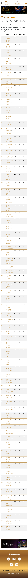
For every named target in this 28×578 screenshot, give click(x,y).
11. (2, 107)
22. (2, 182)
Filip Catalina (10, 158)
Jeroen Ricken (9, 325)
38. (2, 290)
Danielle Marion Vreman (8, 445)
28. (2, 225)
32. (2, 251)
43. (2, 325)
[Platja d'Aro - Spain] (14, 10)
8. (1, 86)
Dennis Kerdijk (9, 476)
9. (1, 93)
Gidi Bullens (9, 458)
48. (2, 359)
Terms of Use (12, 570)
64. (2, 458)
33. (2, 258)
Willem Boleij (9, 489)
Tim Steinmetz (9, 266)
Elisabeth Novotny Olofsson (8, 193)
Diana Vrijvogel (9, 473)
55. (2, 401)
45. (2, 336)
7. (1, 80)
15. (2, 136)
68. (2, 482)
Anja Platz (9, 333)
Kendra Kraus (9, 293)
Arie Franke (8, 526)
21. (2, 174)
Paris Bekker (9, 420)
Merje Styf (8, 69)
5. (1, 66)
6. (1, 72)
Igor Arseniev (9, 219)
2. (1, 44)
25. (2, 205)
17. (2, 150)
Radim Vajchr (9, 496)
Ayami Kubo (9, 83)
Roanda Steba (9, 433)
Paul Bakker (9, 246)
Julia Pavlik (8, 427)
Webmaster (24, 570)
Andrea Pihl (9, 268)
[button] (14, 17)
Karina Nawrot (9, 48)
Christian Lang (9, 413)
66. (2, 470)
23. (2, 190)
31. (2, 246)
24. (2, 197)
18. (2, 156)
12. (2, 115)
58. (2, 420)
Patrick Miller (9, 426)
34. (2, 266)
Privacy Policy (18, 570)
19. (2, 160)
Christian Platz (9, 331)
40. (2, 304)
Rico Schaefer (9, 270)
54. (2, 395)
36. (2, 275)
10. (2, 99)
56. (2, 407)
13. (2, 122)
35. (2, 270)
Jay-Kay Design (17, 573)
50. (2, 373)
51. (2, 379)
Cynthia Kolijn (9, 248)
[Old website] (14, 543)
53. (2, 389)
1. (1, 37)
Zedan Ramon (9, 156)
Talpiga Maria (9, 236)
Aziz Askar (8, 313)
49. (2, 367)
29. (2, 232)
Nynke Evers (9, 523)
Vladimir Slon (9, 144)
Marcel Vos (8, 442)
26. (2, 213)
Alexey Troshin (9, 150)
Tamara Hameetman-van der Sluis (9, 309)
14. (2, 128)
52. (2, 385)
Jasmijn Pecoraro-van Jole (9, 354)
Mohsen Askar (9, 319)
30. (2, 238)
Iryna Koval (8, 386)
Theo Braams (9, 401)
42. (2, 319)
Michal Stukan (9, 122)
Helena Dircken (9, 216)
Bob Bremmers (9, 514)
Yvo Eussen (8, 190)
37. (2, 283)
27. (2, 219)
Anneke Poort (9, 382)
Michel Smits (9, 373)
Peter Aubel (8, 385)
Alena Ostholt (9, 505)
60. (2, 430)
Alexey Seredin (9, 160)
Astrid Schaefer (9, 272)
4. (1, 58)
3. (1, 50)
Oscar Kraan (9, 367)
